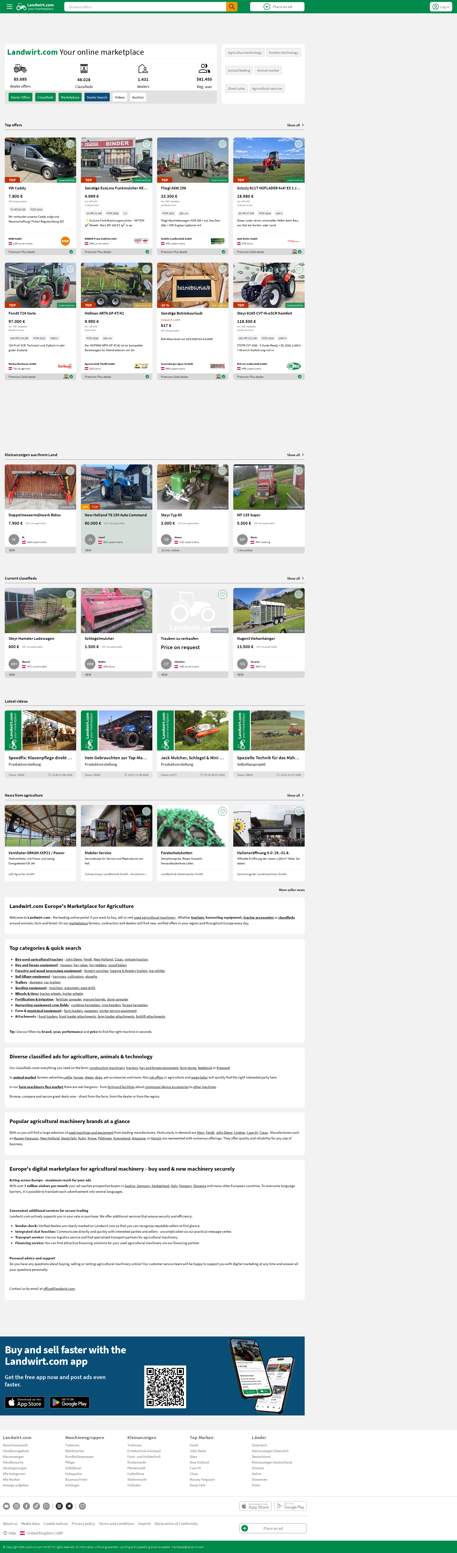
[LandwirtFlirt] (82, 1506)
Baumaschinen (76, 1479)
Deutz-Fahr (198, 1485)
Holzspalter (73, 1473)
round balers (117, 964)
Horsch (156, 1138)
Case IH (252, 1132)
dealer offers (20, 97)
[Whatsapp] (46, 1506)
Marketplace (70, 97)
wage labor (199, 1077)
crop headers (111, 1004)
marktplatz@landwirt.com (187, 1547)
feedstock (205, 1067)
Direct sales (236, 88)
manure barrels (94, 999)
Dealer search (97, 97)
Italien (256, 1473)
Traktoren (72, 1445)
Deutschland (261, 1456)
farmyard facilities (121, 1086)
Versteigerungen (15, 1467)
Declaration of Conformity (176, 1523)
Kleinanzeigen (13, 1456)
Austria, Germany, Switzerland (147, 1185)
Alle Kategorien (14, 1473)
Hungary (185, 1185)
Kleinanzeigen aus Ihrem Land (31, 454)
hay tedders (97, 964)
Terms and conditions (116, 1523)
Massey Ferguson (26, 1138)
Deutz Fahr (68, 1138)
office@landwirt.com (59, 1288)
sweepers (91, 1010)
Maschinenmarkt (15, 1445)
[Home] (35, 6)
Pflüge (70, 1462)
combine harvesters (85, 1004)
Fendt (88, 959)
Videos (120, 97)
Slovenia (199, 1185)
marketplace (78, 923)
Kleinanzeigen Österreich (270, 1450)
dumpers (36, 982)
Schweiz (258, 1467)
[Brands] (69, 1506)
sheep (89, 1077)
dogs (98, 1077)
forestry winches (96, 970)
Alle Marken (11, 1479)
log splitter (157, 970)
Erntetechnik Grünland (144, 1450)
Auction (138, 97)
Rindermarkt (136, 1462)
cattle (67, 1077)
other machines (204, 1086)
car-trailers (52, 982)
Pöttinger (105, 1138)
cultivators (76, 976)
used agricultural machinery (155, 917)
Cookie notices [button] (56, 1523)
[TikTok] (36, 1506)
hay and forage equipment (158, 1067)
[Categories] (59, 1506)
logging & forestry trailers (128, 970)
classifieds (45, 97)
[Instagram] (16, 1506)
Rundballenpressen (79, 1456)
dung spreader (117, 999)
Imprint (144, 1523)
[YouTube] (6, 1506)
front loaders (48, 1016)
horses (78, 1077)
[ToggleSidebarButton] (9, 6)
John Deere (73, 959)
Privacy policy (83, 1523)
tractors (132, 1067)
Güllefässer (73, 1467)
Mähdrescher (74, 1450)
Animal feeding (239, 70)
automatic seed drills (79, 987)
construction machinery (106, 1067)
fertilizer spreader (68, 999)
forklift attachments (150, 1016)
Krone (92, 1138)
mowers (66, 964)
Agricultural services (267, 88)
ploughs (91, 976)
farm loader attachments (116, 1016)
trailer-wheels (73, 993)
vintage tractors (136, 959)
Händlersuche (13, 1462)
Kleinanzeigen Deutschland (272, 1462)
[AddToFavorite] (70, 143)
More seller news (292, 889)
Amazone (138, 1138)
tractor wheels (50, 993)
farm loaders (73, 1010)
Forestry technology (283, 52)
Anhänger (72, 1485)
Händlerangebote (16, 1450)
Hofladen (134, 1485)
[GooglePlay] (70, 1402)
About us (10, 1523)
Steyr (200, 1132)
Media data (30, 1523)
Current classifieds (21, 578)
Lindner (239, 1132)
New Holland (103, 959)
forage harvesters (135, 1004)
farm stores (188, 1067)
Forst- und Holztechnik (144, 1456)
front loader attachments (77, 1016)
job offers (156, 1077)
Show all (293, 125)
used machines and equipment (91, 1132)
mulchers (56, 987)
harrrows (59, 976)
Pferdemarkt (136, 1467)
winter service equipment (118, 1010)
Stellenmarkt (136, 1479)
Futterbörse (135, 1473)
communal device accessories (167, 1086)
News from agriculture (24, 795)
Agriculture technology (245, 52)
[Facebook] (26, 1506)
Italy (174, 1185)
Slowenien (259, 1479)
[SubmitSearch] (232, 6)
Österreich (259, 1445)
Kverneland (121, 1138)
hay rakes (81, 964)
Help (12, 1533)
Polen (256, 1485)
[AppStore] (25, 1402)
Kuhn (82, 1138)
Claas (118, 959)
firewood (223, 1067)
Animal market (268, 70)
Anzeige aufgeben (16, 1485)
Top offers (13, 125)
